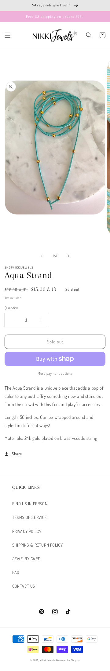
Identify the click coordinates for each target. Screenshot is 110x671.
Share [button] (17, 453)
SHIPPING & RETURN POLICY (37, 545)
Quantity (11, 307)
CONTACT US (23, 586)
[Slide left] (41, 255)
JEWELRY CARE (26, 558)
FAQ (16, 572)
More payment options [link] (55, 373)
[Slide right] (68, 255)
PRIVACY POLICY (26, 531)
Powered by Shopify (68, 660)
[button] (7, 35)
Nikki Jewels (47, 660)
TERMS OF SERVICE (29, 517)
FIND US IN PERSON (29, 503)
